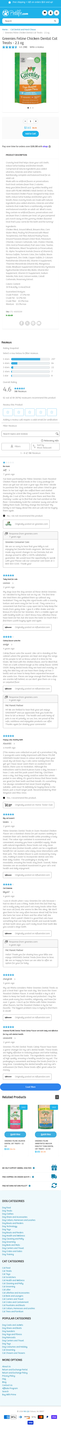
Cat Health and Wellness (13, 1280)
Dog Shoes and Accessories (14, 1217)
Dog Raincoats (9, 1337)
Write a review (37, 47)
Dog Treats (7, 1211)
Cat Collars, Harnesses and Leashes (18, 1308)
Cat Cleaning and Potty (12, 1283)
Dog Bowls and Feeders (12, 1223)
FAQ (4, 1379)
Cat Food (6, 1268)
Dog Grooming (9, 1242)
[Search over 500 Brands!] (55, 21)
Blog (4, 1382)
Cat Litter (6, 1289)
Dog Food (6, 1207)
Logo (16, 12)
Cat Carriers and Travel (12, 1299)
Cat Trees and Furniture (12, 1311)
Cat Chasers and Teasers (13, 1353)
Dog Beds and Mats (11, 1245)
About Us (6, 1366)
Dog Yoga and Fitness (12, 1334)
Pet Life (26, 1411)
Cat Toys (6, 1274)
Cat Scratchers (9, 1277)
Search (5, 1391)
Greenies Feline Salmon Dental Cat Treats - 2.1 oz (15, 1121)
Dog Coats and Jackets (12, 1325)
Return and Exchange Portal (15, 1369)
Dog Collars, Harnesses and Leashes (18, 1220)
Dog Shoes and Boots (12, 1328)
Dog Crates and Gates (12, 1251)
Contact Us (7, 1385)
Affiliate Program (10, 1388)
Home (5, 29)
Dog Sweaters (8, 1331)
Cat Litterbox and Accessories (15, 1293)
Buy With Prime (9, 1394)
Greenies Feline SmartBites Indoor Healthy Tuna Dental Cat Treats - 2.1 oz (45, 1121)
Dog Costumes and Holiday (14, 1347)
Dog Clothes (7, 1214)
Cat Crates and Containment (15, 1302)
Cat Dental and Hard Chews (23, 29)
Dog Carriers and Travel (13, 1248)
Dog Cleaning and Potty (13, 1239)
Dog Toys (6, 1229)
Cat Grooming (8, 1286)
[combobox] (30, 21)
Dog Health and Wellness (13, 1235)
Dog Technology (9, 1226)
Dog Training (8, 1254)
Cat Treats (7, 1271)
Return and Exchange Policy (15, 1373)
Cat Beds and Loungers (12, 1296)
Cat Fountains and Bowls (13, 1305)
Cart (44, 13)
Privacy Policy (8, 1376)
